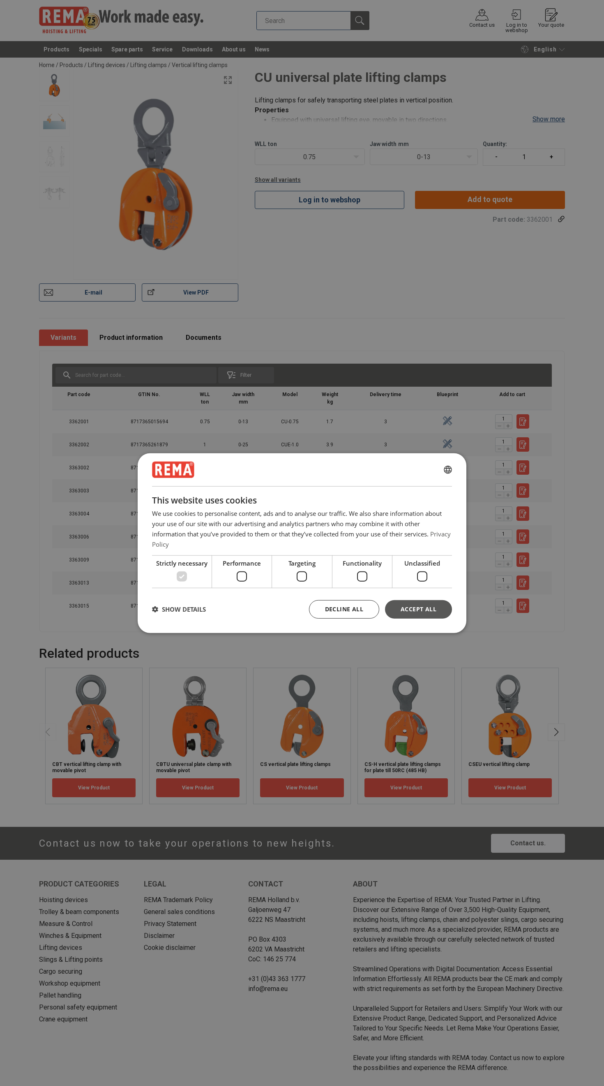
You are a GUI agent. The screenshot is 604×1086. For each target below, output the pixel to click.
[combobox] (448, 470)
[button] (179, 609)
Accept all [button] (418, 609)
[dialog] (302, 543)
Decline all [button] (344, 609)
